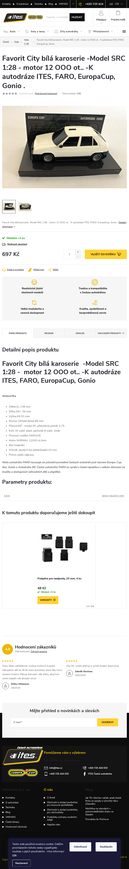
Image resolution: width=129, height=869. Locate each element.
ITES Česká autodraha (100, 773)
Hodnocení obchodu (16, 826)
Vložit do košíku (103, 254)
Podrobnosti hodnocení (46, 93)
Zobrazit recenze (39, 651)
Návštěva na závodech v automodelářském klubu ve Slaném (99, 811)
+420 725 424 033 (98, 768)
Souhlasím (106, 847)
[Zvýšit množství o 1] (78, 252)
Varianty (46, 600)
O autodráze (22, 4)
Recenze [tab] (49, 333)
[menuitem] (12, 31)
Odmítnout (80, 847)
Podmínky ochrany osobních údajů (62, 818)
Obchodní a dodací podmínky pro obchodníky (62, 811)
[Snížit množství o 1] (78, 256)
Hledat (77, 17)
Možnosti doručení (17, 244)
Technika (38, 4)
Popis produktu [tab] (18, 333)
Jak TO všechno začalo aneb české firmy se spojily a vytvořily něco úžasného (103, 800)
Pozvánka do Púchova (97, 819)
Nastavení (21, 863)
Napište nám (53, 824)
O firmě (51, 797)
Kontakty (6, 4)
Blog (51, 4)
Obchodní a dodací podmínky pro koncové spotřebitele (62, 803)
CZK (117, 4)
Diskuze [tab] (80, 333)
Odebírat (108, 722)
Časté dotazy (12, 822)
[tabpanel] (64, 565)
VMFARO (63, 4)
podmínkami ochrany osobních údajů (61, 730)
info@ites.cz (55, 768)
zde (14, 855)
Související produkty (109, 333)
